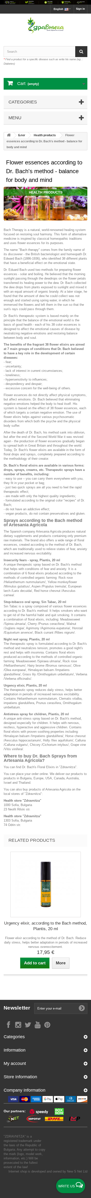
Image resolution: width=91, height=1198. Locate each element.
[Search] (81, 51)
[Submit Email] (82, 1008)
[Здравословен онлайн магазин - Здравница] (45, 25)
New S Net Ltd (77, 1171)
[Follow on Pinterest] (47, 1024)
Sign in (80, 8)
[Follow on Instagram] (18, 1024)
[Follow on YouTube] (38, 1024)
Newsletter (17, 1008)
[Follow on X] (28, 1024)
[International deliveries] (45, 2)
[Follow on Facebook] (8, 1024)
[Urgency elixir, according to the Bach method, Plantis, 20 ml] (45, 884)
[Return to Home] (8, 135)
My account (15, 1063)
